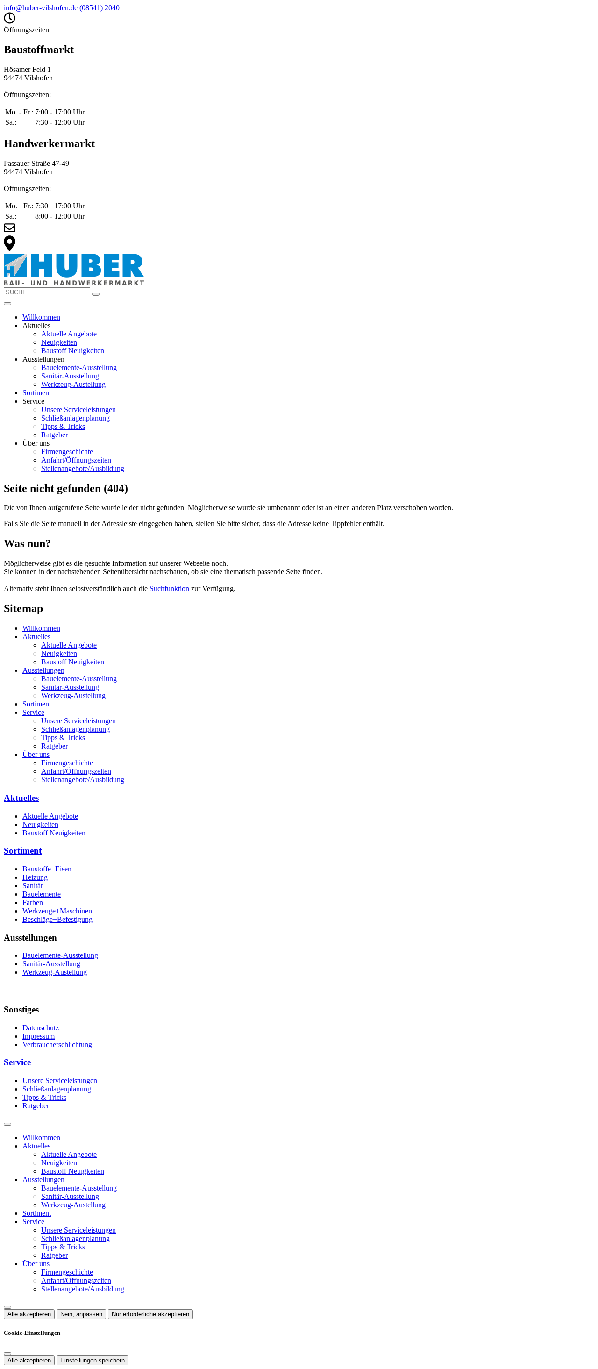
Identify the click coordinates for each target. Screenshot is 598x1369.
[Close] (7, 1124)
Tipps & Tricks (63, 426)
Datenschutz (40, 1028)
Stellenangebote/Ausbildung (82, 468)
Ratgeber (54, 435)
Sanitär (32, 886)
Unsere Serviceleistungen (78, 410)
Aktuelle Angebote (69, 334)
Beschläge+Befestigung (57, 919)
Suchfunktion (169, 588)
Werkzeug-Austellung (73, 384)
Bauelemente (41, 894)
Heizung (35, 877)
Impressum (38, 1036)
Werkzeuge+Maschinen (57, 911)
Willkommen (41, 317)
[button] (7, 303)
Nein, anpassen (81, 1314)
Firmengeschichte (67, 452)
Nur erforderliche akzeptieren (150, 1314)
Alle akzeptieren (29, 1314)
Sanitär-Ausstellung (70, 376)
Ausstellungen (43, 670)
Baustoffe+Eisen (46, 869)
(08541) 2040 (99, 8)
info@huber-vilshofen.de (41, 8)
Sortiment (36, 393)
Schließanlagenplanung (75, 418)
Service (33, 712)
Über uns (36, 754)
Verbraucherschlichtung (57, 1044)
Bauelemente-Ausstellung (79, 367)
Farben (32, 902)
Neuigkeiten (59, 342)
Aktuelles (36, 637)
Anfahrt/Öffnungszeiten (76, 460)
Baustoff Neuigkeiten (72, 351)
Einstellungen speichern (92, 1360)
